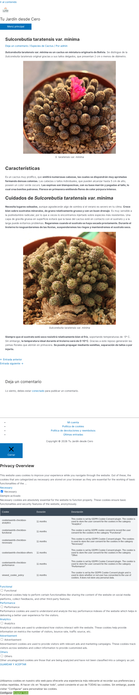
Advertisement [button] (8, 635)
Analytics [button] (5, 619)
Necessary (10, 491)
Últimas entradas (73, 434)
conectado (38, 390)
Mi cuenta (73, 422)
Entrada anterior (11, 359)
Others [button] (4, 652)
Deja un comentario (16, 45)
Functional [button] (6, 586)
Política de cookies (73, 426)
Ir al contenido (8, 2)
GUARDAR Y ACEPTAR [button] (13, 664)
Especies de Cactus (41, 45)
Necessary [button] (6, 487)
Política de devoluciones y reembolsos (73, 430)
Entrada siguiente (11, 363)
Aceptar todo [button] (20, 692)
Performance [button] (7, 602)
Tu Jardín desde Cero (20, 19)
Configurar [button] (6, 692)
